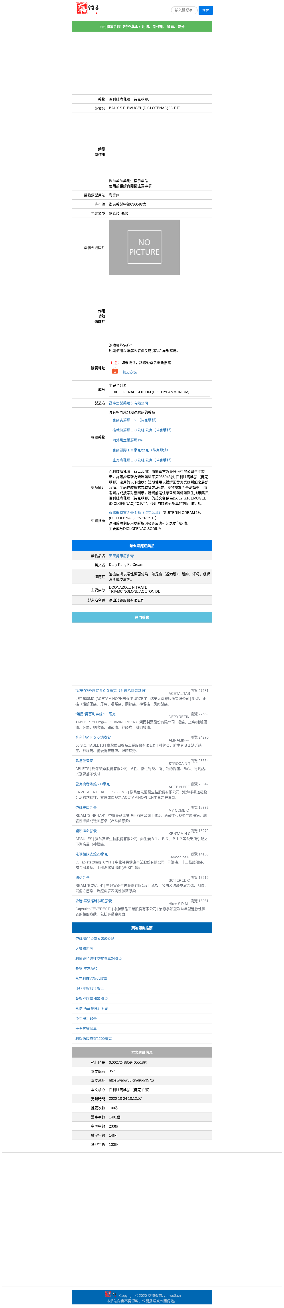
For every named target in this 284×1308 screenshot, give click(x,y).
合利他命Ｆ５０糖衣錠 (93, 737)
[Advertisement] (142, 63)
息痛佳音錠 (84, 761)
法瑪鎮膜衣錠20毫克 (91, 854)
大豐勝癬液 (84, 948)
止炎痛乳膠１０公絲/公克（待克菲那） (143, 460)
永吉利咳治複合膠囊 (91, 978)
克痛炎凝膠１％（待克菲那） (135, 420)
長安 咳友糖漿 (86, 968)
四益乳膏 (82, 877)
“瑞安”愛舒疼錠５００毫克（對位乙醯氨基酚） (112, 691)
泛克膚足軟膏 (86, 1019)
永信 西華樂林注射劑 (91, 1009)
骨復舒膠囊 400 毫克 (91, 999)
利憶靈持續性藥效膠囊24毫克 (98, 958)
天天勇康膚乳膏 (121, 556)
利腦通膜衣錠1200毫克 (93, 1039)
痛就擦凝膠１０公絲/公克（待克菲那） (143, 430)
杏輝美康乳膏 (86, 807)
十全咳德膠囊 (86, 1029)
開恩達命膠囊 (86, 831)
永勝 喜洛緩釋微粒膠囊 (93, 901)
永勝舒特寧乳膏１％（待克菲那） (135, 513)
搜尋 (205, 10)
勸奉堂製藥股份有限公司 (128, 403)
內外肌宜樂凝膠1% (127, 440)
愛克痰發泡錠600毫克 (92, 784)
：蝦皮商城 (127, 372)
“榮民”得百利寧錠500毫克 (95, 714)
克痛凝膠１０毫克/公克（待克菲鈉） (141, 450)
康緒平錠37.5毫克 (89, 989)
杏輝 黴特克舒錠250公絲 (94, 938)
